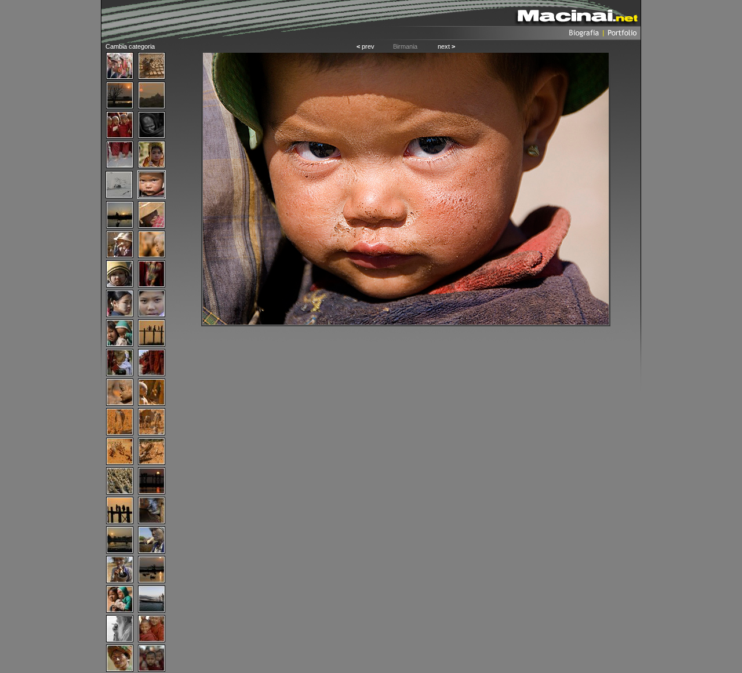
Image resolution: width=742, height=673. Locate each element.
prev (365, 46)
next (446, 46)
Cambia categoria (130, 46)
